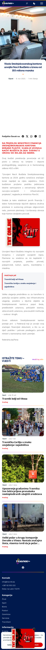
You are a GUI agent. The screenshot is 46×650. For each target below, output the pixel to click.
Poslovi (5, 610)
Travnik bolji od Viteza (13, 279)
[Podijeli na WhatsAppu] (31, 136)
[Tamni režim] (34, 3)
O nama (5, 631)
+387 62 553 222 (9, 585)
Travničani (6, 622)
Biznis (4, 607)
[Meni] (41, 3)
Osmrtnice (6, 614)
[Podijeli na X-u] (27, 136)
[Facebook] (23, 567)
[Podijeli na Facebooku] (23, 136)
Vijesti (10, 79)
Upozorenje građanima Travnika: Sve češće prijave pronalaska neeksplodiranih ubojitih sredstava (22, 491)
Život (4, 599)
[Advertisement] (23, 108)
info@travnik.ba (8, 582)
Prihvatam (35, 645)
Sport (4, 395)
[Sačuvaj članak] (40, 136)
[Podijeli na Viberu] (35, 136)
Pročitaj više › (38, 359)
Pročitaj (5, 402)
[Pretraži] (27, 3)
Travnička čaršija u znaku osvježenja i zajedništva (16, 444)
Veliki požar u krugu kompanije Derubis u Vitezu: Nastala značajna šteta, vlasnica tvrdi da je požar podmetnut (22, 542)
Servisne (5, 618)
